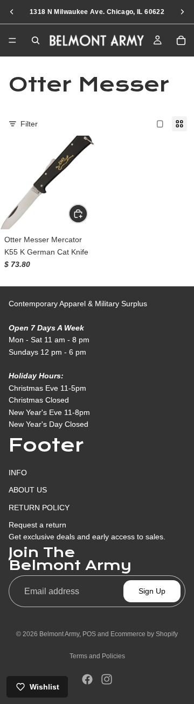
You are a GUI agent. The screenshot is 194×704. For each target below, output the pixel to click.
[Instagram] (106, 679)
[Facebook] (87, 679)
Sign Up (151, 591)
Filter (29, 123)
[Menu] (12, 40)
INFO (18, 472)
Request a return (37, 524)
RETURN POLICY (39, 507)
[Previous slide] (12, 12)
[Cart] (181, 40)
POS (89, 634)
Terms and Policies (97, 656)
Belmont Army (59, 634)
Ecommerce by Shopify (144, 634)
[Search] (35, 40)
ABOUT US (28, 489)
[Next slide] (182, 12)
